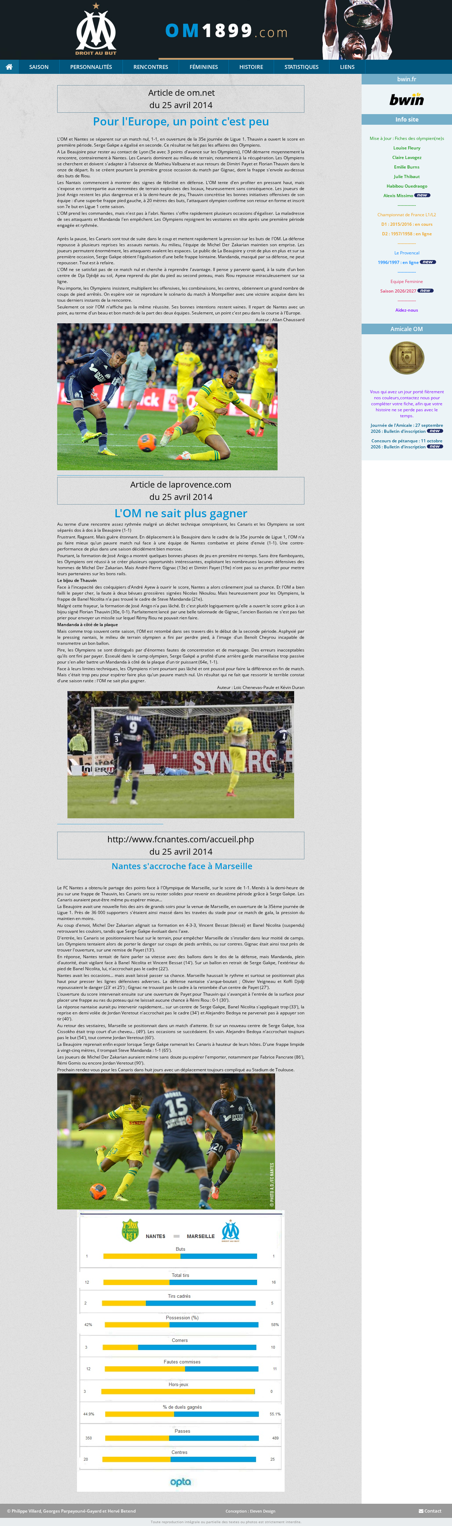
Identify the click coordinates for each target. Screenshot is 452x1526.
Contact (432, 1511)
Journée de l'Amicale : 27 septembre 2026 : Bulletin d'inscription (407, 428)
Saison (39, 66)
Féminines (204, 66)
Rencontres (150, 66)
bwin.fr (406, 79)
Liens (347, 66)
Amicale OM (407, 329)
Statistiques (302, 66)
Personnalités (91, 66)
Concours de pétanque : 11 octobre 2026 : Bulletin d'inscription (406, 444)
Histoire (251, 66)
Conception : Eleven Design (250, 1511)
